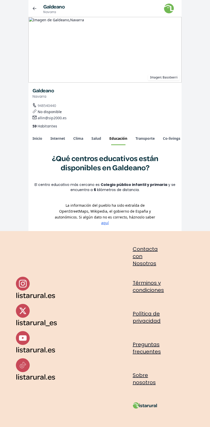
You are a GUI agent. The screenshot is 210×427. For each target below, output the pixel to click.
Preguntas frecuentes (147, 348)
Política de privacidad (147, 317)
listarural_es (36, 322)
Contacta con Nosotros (145, 256)
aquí (105, 222)
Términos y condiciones (148, 286)
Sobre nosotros (144, 379)
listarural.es (35, 295)
